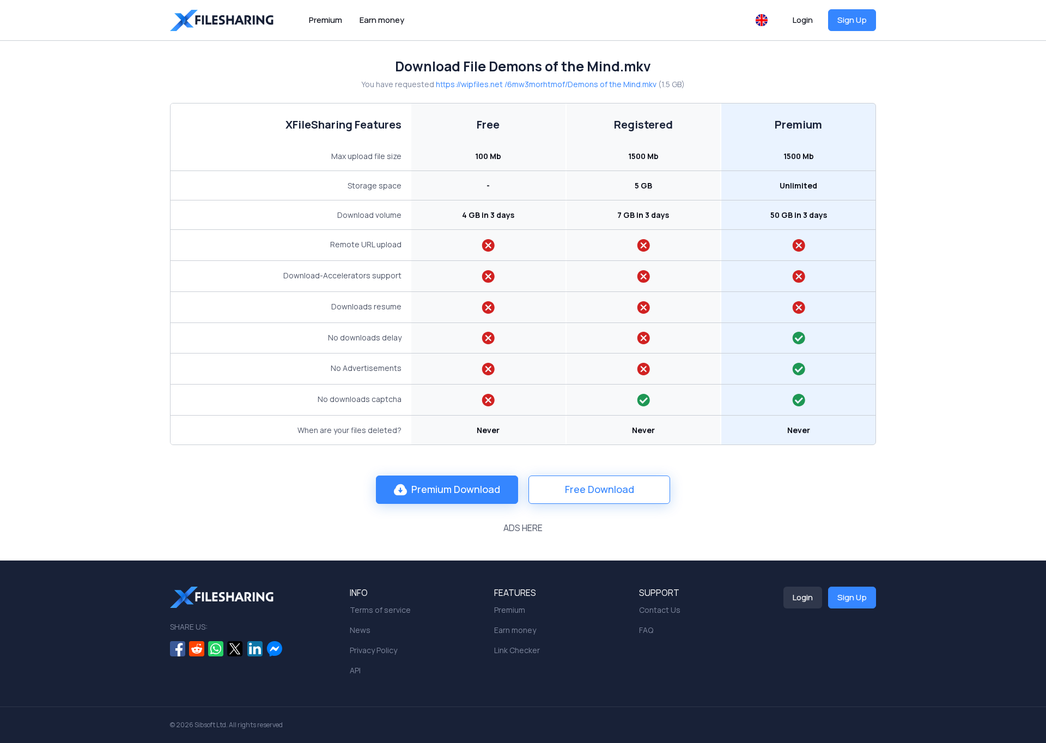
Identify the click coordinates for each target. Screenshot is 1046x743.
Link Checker (517, 650)
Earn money (382, 20)
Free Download (599, 489)
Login (803, 20)
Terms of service (380, 610)
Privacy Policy (373, 650)
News (360, 630)
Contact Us (659, 610)
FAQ (646, 630)
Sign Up (852, 20)
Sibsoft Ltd (210, 724)
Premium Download (455, 489)
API (355, 670)
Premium (325, 20)
